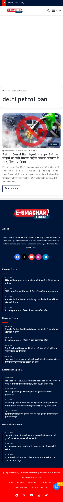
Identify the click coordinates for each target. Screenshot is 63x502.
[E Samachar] (14, 10)
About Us (21, 482)
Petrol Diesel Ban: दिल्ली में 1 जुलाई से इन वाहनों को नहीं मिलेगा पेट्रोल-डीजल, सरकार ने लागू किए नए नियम (30, 158)
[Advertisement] (31, 49)
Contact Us (32, 482)
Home (7, 91)
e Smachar (9, 151)
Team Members (21, 487)
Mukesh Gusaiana (33, 477)
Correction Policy (46, 482)
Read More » (11, 188)
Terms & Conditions (39, 487)
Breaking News (46, 473)
